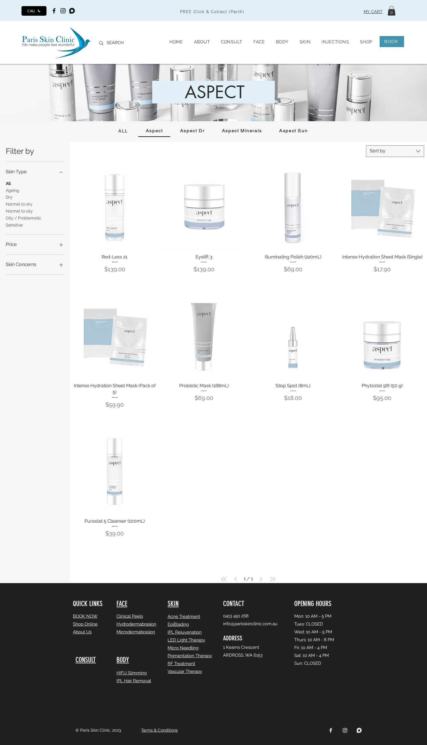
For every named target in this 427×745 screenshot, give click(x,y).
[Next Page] (261, 579)
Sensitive (14, 225)
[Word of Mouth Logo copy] (359, 730)
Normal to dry (19, 204)
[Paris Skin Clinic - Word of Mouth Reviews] (72, 10)
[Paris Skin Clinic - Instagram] (63, 10)
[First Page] (223, 579)
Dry (9, 197)
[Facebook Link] (331, 730)
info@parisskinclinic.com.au (250, 623)
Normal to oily (19, 211)
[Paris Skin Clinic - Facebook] (54, 10)
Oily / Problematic (23, 218)
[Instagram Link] (345, 730)
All (8, 183)
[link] (391, 10)
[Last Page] (272, 579)
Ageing (12, 190)
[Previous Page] (235, 579)
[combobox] (395, 151)
